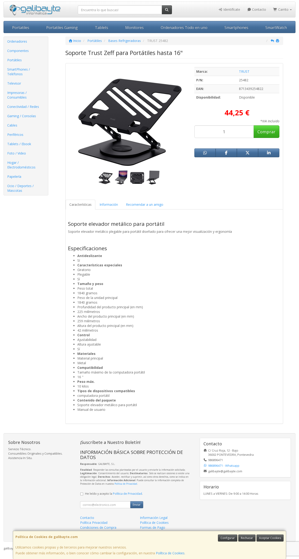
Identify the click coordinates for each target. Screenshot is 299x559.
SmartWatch (276, 27)
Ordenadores (17, 41)
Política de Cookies (170, 553)
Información (109, 204)
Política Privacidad (93, 522)
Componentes (18, 50)
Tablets (101, 27)
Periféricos (15, 134)
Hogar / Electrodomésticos (21, 164)
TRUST (244, 71)
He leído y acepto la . (114, 494)
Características (80, 204)
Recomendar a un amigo (144, 204)
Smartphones (236, 27)
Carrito (283, 9)
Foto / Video (16, 153)
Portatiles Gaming (62, 27)
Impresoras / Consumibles (17, 94)
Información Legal (153, 517)
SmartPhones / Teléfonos (18, 71)
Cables (12, 125)
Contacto (258, 9)
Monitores (134, 27)
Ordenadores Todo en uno (184, 27)
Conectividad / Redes (23, 106)
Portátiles (14, 60)
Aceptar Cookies (270, 538)
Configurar (228, 538)
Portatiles (20, 27)
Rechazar (247, 538)
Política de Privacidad (125, 483)
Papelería (14, 176)
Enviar (137, 505)
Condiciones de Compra (98, 527)
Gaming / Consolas (21, 116)
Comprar (266, 131)
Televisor (14, 83)
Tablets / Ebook (19, 144)
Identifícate (231, 9)
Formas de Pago (152, 527)
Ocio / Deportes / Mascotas (20, 188)
